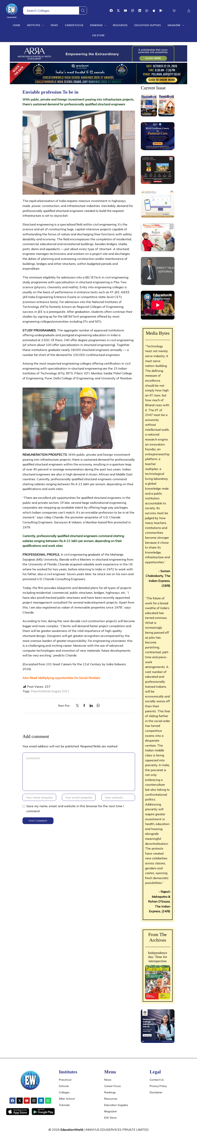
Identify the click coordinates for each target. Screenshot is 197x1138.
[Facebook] (111, 10)
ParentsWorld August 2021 (50, 691)
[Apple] (154, 10)
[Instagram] (132, 10)
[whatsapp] (97, 705)
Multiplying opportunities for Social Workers (69, 678)
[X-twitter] (118, 10)
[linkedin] (91, 705)
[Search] (83, 10)
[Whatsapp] (147, 10)
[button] (174, 10)
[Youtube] (125, 10)
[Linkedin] (140, 10)
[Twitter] (78, 705)
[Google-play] (161, 10)
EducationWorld (71, 1129)
